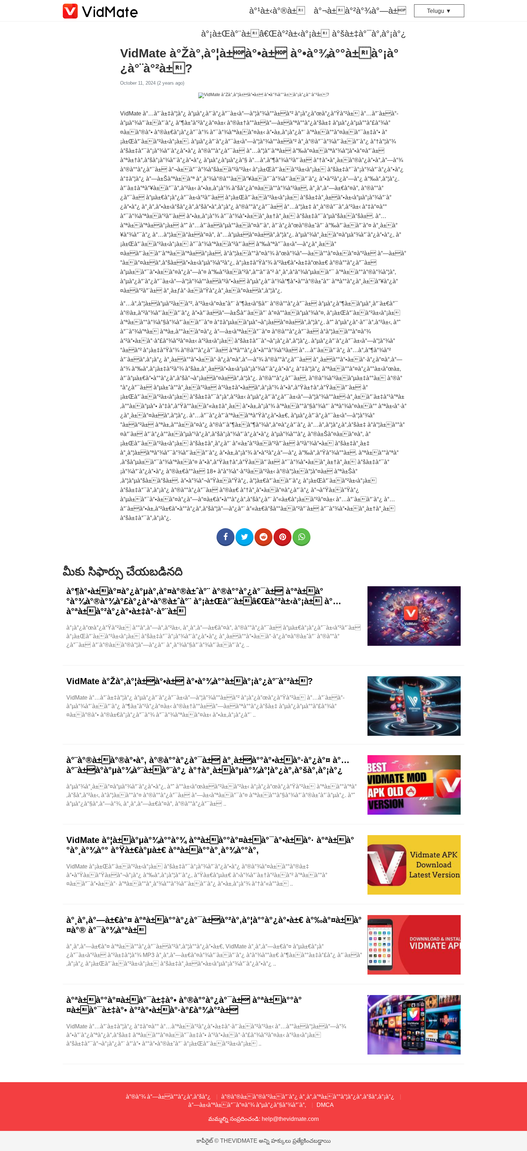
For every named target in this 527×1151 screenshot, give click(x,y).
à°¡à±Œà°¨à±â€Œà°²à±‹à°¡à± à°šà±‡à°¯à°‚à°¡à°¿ (303, 33)
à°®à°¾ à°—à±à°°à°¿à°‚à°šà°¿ (168, 1097)
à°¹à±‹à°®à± (277, 10)
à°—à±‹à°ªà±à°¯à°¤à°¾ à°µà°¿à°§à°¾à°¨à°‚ (247, 1105)
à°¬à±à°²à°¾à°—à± (360, 10)
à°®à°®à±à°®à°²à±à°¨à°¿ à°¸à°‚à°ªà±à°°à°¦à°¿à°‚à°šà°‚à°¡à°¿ (307, 1097)
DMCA (325, 1105)
